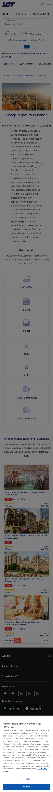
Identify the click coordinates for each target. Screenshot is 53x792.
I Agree (26, 787)
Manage (26, 779)
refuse (19, 766)
